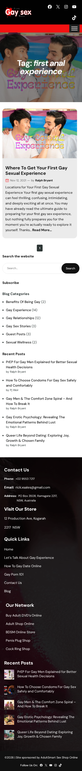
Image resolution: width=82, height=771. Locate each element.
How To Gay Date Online (22, 566)
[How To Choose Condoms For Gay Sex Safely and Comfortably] (9, 690)
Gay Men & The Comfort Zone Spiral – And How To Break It (46, 704)
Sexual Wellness (18, 342)
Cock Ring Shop (18, 649)
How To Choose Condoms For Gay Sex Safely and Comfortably (46, 689)
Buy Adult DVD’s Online (24, 615)
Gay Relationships (20, 318)
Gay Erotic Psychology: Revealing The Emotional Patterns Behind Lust (45, 719)
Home (8, 549)
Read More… (42, 230)
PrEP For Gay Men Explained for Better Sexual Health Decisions (46, 673)
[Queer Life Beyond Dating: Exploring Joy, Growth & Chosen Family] (9, 735)
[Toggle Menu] (74, 28)
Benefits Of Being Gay (23, 302)
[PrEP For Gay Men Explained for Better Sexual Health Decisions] (9, 675)
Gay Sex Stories (18, 326)
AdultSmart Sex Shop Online (59, 757)
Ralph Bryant (44, 180)
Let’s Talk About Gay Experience (29, 557)
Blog (7, 591)
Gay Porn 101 (13, 574)
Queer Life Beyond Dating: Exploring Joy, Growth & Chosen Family (45, 734)
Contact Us (13, 582)
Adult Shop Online (20, 623)
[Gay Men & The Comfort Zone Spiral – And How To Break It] (9, 705)
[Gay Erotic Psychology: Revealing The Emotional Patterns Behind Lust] (9, 720)
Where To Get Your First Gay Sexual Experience (36, 170)
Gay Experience (18, 310)
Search (70, 268)
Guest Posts (15, 334)
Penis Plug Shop (18, 640)
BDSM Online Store (20, 632)
